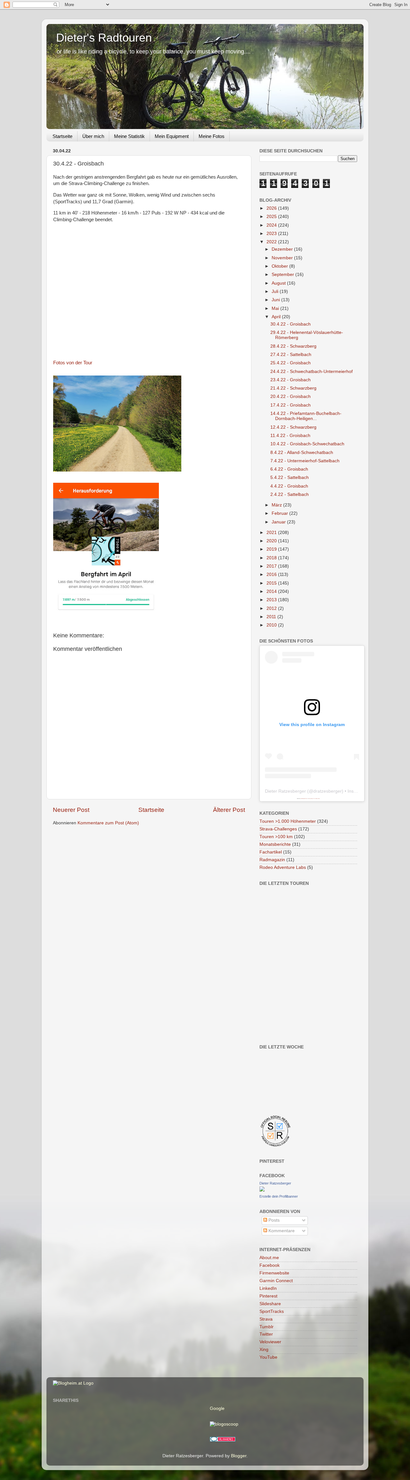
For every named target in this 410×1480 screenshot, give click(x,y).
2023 (272, 233)
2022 (272, 241)
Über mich (93, 136)
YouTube (268, 1357)
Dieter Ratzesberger (285, 791)
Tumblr (266, 1326)
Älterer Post (229, 809)
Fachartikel (270, 852)
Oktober (280, 266)
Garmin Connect (276, 1280)
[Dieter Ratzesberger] (262, 1190)
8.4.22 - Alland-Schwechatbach (301, 452)
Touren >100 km (276, 836)
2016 (272, 574)
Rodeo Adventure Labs (282, 867)
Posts (273, 1220)
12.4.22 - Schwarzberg (293, 427)
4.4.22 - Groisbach (289, 486)
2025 (272, 216)
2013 (272, 599)
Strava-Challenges (278, 829)
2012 (272, 608)
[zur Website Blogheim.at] (73, 1383)
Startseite (62, 136)
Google (217, 1408)
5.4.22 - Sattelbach (289, 477)
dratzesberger (327, 791)
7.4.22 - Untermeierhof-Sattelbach (305, 460)
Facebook (269, 1265)
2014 (272, 591)
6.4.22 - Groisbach (289, 469)
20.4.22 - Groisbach (290, 396)
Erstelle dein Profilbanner (278, 1196)
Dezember (283, 249)
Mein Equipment (172, 136)
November (283, 257)
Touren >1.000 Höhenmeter (287, 821)
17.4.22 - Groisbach (290, 405)
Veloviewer (270, 1341)
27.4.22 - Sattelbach (290, 354)
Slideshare (270, 1303)
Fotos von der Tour (72, 362)
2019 (272, 549)
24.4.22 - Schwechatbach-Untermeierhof (311, 371)
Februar (280, 513)
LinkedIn (268, 1288)
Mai (276, 308)
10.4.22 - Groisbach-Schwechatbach (307, 443)
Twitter (266, 1334)
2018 (272, 557)
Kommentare (281, 1230)
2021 (272, 532)
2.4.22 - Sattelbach (289, 494)
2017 (272, 566)
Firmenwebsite (274, 1273)
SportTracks (271, 1311)
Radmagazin (272, 859)
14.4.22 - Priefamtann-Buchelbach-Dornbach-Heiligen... (305, 416)
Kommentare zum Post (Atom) (108, 823)
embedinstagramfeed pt (304, 798)
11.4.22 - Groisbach (290, 435)
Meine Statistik (129, 136)
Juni (276, 299)
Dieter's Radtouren (104, 37)
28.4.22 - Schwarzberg (293, 346)
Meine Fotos (212, 136)
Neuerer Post (71, 809)
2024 (272, 225)
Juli (276, 291)
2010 (272, 625)
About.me (269, 1257)
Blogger (238, 1455)
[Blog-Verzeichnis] (222, 1440)
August (279, 283)
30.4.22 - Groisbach (290, 324)
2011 (271, 616)
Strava (266, 1319)
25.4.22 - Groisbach (290, 362)
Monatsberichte (275, 844)
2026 (272, 208)
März (277, 505)
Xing (263, 1349)
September (283, 274)
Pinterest (268, 1296)
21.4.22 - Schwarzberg (293, 388)
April (277, 316)
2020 (272, 540)
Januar (279, 522)
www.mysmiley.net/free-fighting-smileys (314, 798)
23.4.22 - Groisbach (290, 379)
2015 (272, 583)
